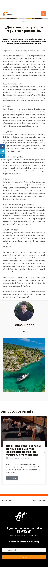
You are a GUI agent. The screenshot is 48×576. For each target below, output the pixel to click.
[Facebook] (18, 531)
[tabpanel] (24, 450)
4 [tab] (25, 491)
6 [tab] (29, 491)
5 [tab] (27, 491)
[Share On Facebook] (2, 146)
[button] (3, 452)
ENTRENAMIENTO (23, 458)
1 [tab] (18, 491)
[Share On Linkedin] (2, 156)
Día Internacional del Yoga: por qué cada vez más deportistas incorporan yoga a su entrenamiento (23, 450)
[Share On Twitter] (2, 151)
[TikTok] (29, 531)
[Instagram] (25, 531)
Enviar (24, 557)
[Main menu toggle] (43, 13)
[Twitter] (22, 531)
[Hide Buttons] (1, 160)
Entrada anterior (7, 500)
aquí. (28, 297)
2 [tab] (21, 491)
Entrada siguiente (40, 500)
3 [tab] (23, 491)
